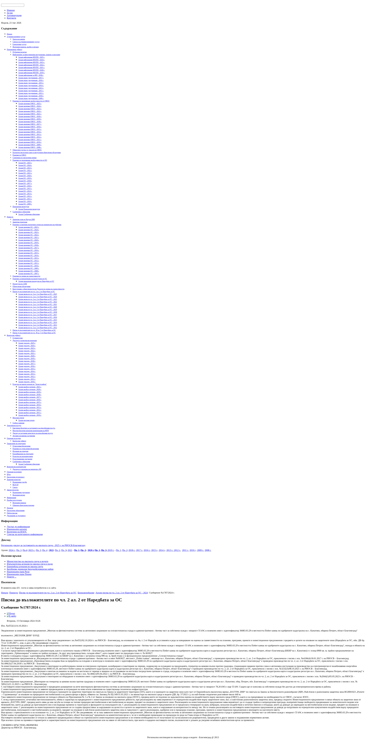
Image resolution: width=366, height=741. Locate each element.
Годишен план (18, 338)
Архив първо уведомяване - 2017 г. (31, 78)
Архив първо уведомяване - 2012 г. (31, 93)
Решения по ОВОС (19, 155)
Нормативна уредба (20, 482)
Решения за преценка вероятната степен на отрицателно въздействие (37, 225)
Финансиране (11, 498)
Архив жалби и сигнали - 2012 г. (29, 410)
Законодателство (13, 490)
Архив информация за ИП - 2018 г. (31, 75)
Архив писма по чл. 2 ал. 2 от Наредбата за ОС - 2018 (37, 312)
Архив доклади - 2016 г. (27, 366)
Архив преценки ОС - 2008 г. (28, 271)
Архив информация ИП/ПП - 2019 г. (31, 73)
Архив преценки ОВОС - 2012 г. (30, 137)
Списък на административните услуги (26, 42)
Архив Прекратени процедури (29, 209)
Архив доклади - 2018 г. (27, 361)
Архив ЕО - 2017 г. (25, 183)
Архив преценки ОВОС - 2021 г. (30, 114)
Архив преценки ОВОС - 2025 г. (30, 104)
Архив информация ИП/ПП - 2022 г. (31, 65)
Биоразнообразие (86, 592)
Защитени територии (20, 222)
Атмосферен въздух (14, 426)
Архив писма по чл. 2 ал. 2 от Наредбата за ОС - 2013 (37, 325)
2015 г (154, 550)
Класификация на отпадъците (23, 454)
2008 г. (208, 550)
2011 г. (185, 550)
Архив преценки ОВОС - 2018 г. (30, 122)
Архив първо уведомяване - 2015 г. (31, 83)
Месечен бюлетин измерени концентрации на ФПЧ (31, 431)
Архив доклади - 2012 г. (27, 377)
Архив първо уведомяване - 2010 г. (31, 96)
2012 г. (176, 550)
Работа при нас (12, 513)
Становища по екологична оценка (24, 158)
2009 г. (200, 550)
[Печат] (11, 613)
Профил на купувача (14, 500)
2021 (70, 550)
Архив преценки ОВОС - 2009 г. (30, 145)
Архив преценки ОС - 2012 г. (28, 261)
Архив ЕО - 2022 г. (25, 171)
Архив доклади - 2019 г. (27, 359)
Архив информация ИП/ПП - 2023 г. (31, 62)
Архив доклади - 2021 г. (27, 353)
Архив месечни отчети (26, 420)
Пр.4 (25, 550)
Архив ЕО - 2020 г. (25, 176)
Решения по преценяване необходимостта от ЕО (30, 160)
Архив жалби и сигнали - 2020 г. (29, 389)
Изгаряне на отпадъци (20, 451)
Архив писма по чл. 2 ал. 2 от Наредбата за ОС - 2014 (37, 322)
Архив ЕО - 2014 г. (25, 191)
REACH (15, 485)
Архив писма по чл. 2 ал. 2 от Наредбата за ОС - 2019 (37, 310)
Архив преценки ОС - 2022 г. (28, 235)
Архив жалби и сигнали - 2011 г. (29, 413)
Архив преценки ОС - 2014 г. (28, 256)
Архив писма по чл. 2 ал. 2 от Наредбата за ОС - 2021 (37, 304)
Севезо (15, 487)
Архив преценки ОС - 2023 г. (28, 232)
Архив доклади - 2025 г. (27, 343)
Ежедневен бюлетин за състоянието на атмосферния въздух (34, 428)
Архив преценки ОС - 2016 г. (28, 250)
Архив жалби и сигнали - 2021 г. (29, 387)
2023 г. (31, 550)
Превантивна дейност (14, 50)
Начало (9, 34)
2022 (51, 550)
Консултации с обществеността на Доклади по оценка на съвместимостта (38, 289)
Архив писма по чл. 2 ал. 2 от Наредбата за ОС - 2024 (37, 297)
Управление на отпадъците (16, 444)
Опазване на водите (14, 438)
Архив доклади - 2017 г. (27, 364)
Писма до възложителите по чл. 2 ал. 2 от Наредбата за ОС (34, 292)
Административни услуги (16, 37)
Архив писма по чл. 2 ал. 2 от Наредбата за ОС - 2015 (37, 320)
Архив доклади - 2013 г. (27, 374)
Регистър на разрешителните (23, 456)
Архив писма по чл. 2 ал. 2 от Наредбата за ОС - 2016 (37, 317)
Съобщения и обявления (21, 212)
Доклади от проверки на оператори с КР (27, 469)
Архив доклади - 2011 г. (27, 379)
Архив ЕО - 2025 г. (25, 163)
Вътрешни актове (19, 495)
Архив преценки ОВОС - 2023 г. (30, 109)
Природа (10, 217)
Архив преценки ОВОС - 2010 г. (30, 142)
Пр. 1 (76, 550)
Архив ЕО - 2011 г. (25, 199)
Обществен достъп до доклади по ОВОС (27, 150)
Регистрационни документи (22, 459)
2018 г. (132, 550)
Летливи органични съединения (24, 436)
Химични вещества (14, 480)
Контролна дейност (13, 335)
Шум (9, 474)
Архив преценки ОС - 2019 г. (28, 243)
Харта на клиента (19, 39)
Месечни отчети (18, 418)
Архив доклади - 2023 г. (27, 348)
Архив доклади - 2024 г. (27, 346)
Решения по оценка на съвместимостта (26, 276)
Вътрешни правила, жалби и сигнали (26, 47)
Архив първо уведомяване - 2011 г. (31, 91)
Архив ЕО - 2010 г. (25, 201)
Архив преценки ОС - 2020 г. (28, 240)
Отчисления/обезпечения (21, 446)
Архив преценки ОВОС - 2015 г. (30, 129)
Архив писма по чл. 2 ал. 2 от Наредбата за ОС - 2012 (37, 328)
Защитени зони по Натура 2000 (24, 219)
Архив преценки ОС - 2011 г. (28, 263)
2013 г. (169, 550)
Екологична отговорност (15, 477)
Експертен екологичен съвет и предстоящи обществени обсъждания (37, 153)
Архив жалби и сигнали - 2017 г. (29, 397)
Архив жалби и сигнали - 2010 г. (29, 415)
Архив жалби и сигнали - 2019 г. (29, 392)
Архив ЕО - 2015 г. (25, 189)
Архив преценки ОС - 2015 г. (28, 253)
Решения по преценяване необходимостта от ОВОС (31, 101)
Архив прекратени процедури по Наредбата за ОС (36, 281)
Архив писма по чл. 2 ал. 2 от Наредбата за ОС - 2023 (37, 299)
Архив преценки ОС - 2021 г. (28, 238)
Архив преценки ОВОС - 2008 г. (30, 147)
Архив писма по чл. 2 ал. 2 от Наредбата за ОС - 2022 (37, 302)
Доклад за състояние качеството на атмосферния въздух (33, 433)
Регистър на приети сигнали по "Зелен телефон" (30, 384)
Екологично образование (16, 511)
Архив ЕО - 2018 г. (25, 181)
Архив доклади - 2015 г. (27, 369)
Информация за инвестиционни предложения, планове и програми (36, 55)
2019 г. (110, 550)
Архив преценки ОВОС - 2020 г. (30, 116)
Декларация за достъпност (16, 516)
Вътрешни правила (19, 503)
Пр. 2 (57, 550)
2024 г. (12, 550)
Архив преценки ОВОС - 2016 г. (30, 127)
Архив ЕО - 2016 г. (25, 186)
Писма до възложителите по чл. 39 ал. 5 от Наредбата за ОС (34, 330)
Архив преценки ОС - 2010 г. (28, 266)
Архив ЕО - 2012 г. (25, 196)
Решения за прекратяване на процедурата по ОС (30, 279)
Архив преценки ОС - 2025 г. (28, 227)
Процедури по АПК (20, 284)
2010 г (192, 550)
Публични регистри (20, 52)
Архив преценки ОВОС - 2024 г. (30, 106)
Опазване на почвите (14, 472)
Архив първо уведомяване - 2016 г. (31, 80)
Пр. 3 (18, 550)
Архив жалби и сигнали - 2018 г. (29, 395)
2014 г (162, 550)
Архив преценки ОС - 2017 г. (28, 248)
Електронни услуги (19, 44)
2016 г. (147, 550)
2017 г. (139, 550)
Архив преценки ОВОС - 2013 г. (30, 134)
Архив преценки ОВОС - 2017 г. (30, 124)
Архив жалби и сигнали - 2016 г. (29, 400)
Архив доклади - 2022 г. (27, 351)
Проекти (10, 508)
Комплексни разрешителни (16, 467)
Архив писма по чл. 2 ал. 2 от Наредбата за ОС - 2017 (37, 315)
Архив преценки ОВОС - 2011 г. (30, 140)
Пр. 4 (44, 550)
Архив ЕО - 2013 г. (25, 194)
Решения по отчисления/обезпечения (26, 449)
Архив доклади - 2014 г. (27, 371)
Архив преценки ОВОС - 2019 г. (30, 119)
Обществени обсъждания (21, 286)
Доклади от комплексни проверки (25, 341)
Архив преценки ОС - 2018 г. (28, 245)
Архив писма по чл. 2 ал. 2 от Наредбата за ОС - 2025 (37, 294)
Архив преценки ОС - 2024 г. (28, 230)
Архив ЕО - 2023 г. (25, 168)
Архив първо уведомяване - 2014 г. (31, 86)
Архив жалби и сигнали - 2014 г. (29, 405)
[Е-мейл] (11, 616)
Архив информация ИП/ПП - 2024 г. (31, 60)
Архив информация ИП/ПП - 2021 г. (31, 68)
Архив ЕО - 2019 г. (25, 178)
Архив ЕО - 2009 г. (25, 204)
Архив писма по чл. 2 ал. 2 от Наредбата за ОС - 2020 (37, 307)
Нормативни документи (21, 492)
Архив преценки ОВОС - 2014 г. (30, 132)
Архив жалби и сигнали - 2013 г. (29, 407)
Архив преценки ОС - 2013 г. (28, 258)
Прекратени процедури (21, 207)
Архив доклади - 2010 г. (27, 382)
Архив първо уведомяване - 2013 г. (31, 88)
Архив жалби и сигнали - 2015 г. (29, 402)
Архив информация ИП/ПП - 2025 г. (31, 57)
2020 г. (91, 550)
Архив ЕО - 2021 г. (25, 173)
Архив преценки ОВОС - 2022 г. (30, 111)
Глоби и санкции (18, 423)
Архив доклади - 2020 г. (27, 356)
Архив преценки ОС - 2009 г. (28, 268)
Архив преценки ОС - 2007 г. (28, 274)
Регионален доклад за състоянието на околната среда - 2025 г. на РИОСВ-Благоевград (43, 545)
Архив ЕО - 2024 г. (25, 165)
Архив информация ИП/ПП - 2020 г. (31, 70)
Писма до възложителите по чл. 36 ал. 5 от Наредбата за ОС (34, 333)
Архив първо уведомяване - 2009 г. (31, 98)
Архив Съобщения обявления (29, 214)
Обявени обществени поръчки (23, 505)
